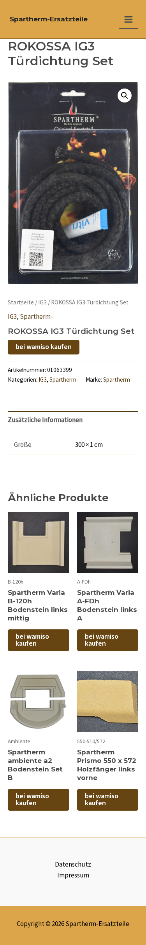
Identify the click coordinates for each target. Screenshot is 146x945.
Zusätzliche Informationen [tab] (45, 419)
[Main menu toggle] (128, 19)
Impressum (73, 875)
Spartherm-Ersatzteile (49, 19)
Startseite (21, 302)
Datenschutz (73, 864)
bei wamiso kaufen (44, 347)
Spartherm (116, 379)
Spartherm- (36, 316)
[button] (125, 95)
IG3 (42, 302)
